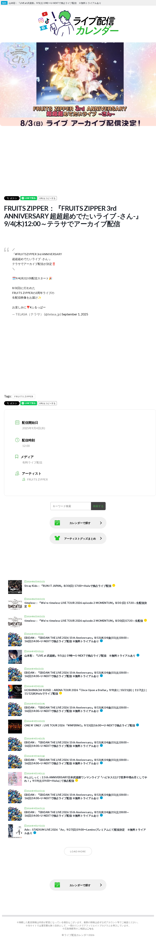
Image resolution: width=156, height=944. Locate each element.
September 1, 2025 (75, 314)
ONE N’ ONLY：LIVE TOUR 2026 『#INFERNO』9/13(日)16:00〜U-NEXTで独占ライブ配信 (79, 725)
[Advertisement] (80, 155)
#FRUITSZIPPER (26, 254)
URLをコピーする (47, 198)
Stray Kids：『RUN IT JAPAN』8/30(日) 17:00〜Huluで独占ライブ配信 (67, 585)
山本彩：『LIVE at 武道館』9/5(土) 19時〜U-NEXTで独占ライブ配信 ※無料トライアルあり (79, 655)
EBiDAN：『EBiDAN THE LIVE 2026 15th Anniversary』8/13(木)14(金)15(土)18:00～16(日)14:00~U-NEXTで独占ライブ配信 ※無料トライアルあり (76, 639)
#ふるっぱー (38, 307)
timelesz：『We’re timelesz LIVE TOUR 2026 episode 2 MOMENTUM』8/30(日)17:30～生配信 (83, 620)
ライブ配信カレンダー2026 (79, 934)
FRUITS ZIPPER (24, 396)
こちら (90, 928)
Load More (78, 851)
